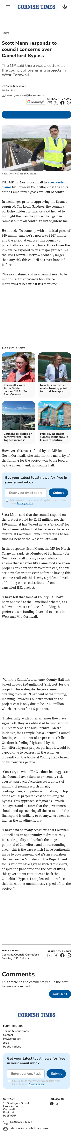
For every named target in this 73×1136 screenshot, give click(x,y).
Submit (58, 493)
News (5, 33)
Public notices (12, 1046)
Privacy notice (25, 503)
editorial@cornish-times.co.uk (29, 1128)
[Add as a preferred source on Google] (35, 102)
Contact (8, 1035)
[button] (7, 7)
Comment (60, 994)
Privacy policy (12, 1039)
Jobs (6, 1043)
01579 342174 (23, 1122)
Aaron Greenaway (16, 86)
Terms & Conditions (16, 1031)
